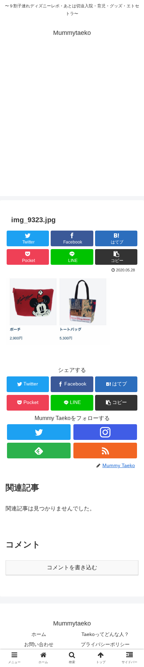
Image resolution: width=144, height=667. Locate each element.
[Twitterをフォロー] (39, 432)
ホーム (38, 634)
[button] (116, 257)
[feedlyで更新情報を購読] (39, 450)
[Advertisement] (72, 124)
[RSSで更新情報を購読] (105, 450)
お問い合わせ (38, 644)
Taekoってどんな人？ (105, 634)
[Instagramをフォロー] (105, 432)
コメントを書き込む (72, 567)
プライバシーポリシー (105, 644)
